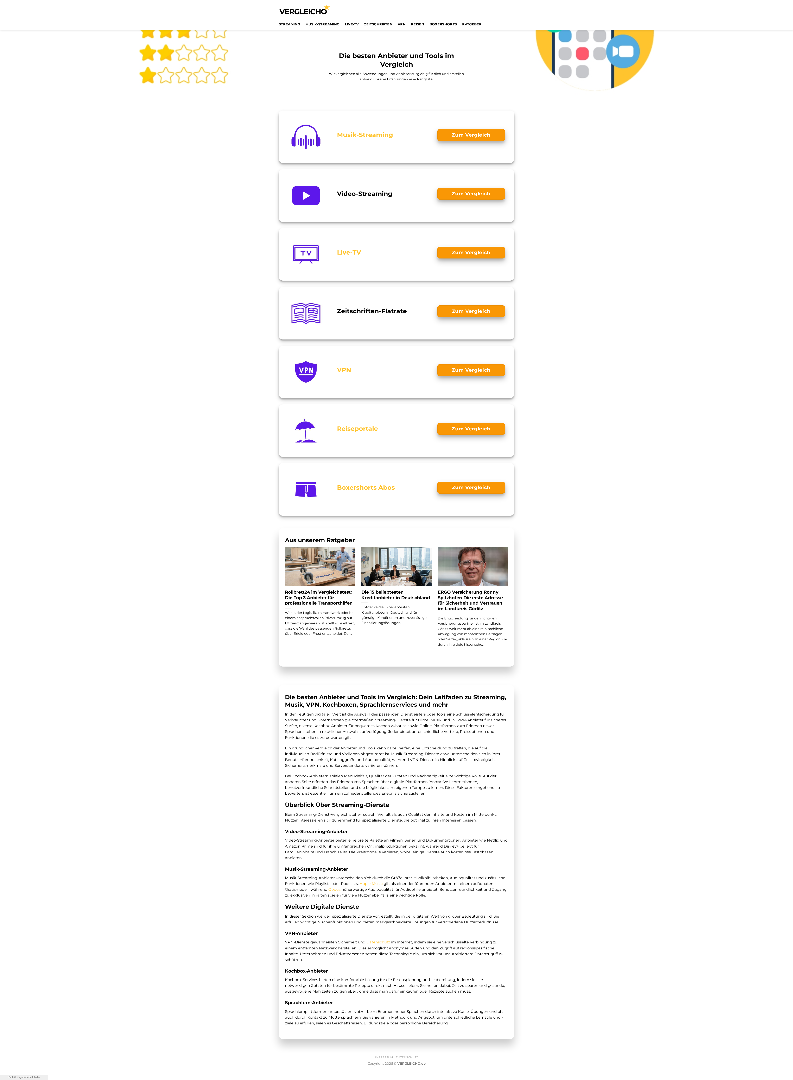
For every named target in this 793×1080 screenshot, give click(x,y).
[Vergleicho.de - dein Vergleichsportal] (304, 9)
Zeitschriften (378, 24)
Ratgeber (472, 24)
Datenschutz (378, 942)
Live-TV (352, 24)
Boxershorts (443, 24)
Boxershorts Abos (366, 487)
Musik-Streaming (322, 24)
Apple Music (371, 883)
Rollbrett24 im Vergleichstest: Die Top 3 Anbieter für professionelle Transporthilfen (319, 597)
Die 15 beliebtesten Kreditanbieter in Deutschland (395, 594)
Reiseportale (357, 428)
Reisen (417, 24)
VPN (402, 24)
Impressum (384, 1057)
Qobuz (334, 889)
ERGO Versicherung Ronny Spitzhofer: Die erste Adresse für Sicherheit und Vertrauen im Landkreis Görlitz (470, 600)
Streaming (289, 24)
